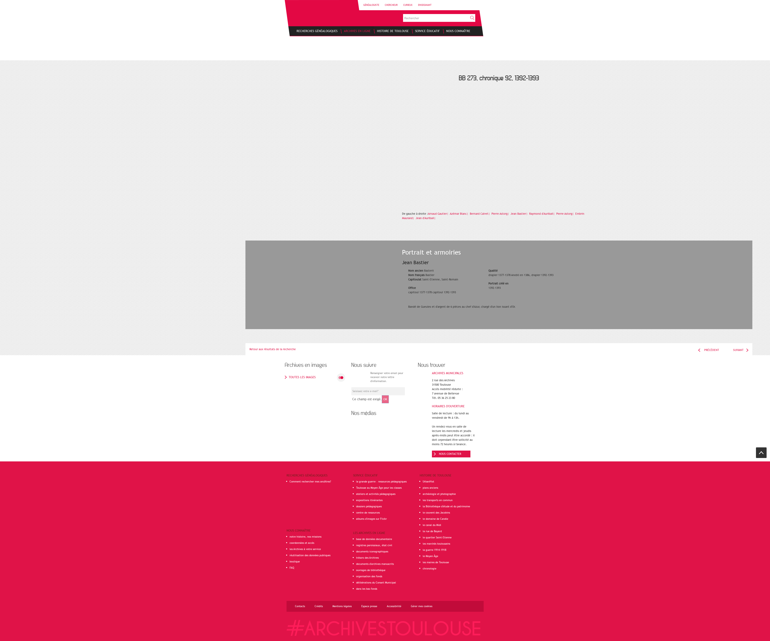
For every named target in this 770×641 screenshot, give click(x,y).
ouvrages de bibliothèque (370, 570)
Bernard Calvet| (480, 213)
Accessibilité (394, 606)
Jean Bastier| (519, 213)
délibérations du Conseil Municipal (376, 582)
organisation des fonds (369, 576)
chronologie (429, 568)
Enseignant (425, 5)
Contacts (300, 606)
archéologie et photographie (439, 494)
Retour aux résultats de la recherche (272, 349)
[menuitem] (317, 31)
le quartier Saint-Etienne (437, 537)
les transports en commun (438, 500)
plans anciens (430, 487)
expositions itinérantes (369, 500)
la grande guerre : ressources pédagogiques (381, 481)
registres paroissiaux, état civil (374, 545)
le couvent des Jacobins (436, 512)
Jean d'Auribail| (426, 218)
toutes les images (302, 377)
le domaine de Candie (435, 519)
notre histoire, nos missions (305, 536)
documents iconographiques (372, 551)
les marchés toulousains (436, 543)
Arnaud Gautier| (438, 213)
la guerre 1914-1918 (434, 550)
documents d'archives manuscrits (375, 564)
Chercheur (391, 5)
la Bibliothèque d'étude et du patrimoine (446, 506)
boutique (295, 561)
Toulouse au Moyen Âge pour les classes (379, 487)
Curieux (407, 5)
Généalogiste (371, 5)
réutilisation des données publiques (310, 555)
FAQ (292, 567)
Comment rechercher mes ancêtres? (310, 481)
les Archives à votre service (305, 549)
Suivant (738, 350)
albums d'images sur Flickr (371, 519)
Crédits (319, 606)
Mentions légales (342, 606)
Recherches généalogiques (307, 475)
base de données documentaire (374, 539)
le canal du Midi (432, 525)
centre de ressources (368, 512)
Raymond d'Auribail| (542, 213)
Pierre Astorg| (500, 213)
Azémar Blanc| (459, 213)
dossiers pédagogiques (369, 506)
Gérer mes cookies (421, 606)
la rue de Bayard (432, 531)
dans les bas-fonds (366, 588)
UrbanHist (428, 481)
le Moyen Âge (430, 556)
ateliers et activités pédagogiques (375, 494)
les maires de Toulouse (436, 562)
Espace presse (369, 606)
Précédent (711, 350)
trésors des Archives (367, 557)
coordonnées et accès (302, 543)
